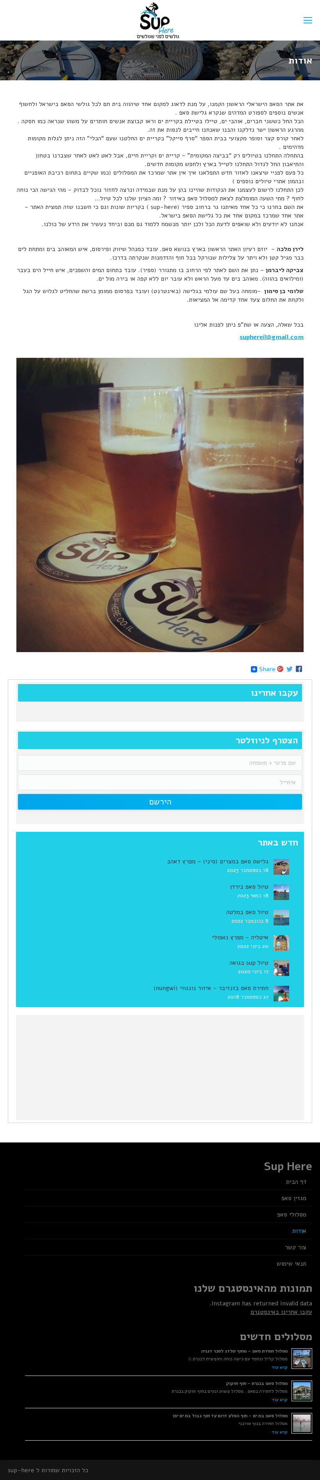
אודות (299, 1231)
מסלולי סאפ (291, 1214)
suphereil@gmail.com (272, 337)
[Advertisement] (243, 1065)
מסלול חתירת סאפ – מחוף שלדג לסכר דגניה (244, 1351)
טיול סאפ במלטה (247, 912)
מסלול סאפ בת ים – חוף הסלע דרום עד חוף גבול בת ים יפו (230, 1416)
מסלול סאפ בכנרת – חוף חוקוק (257, 1383)
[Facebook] (299, 669)
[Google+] (280, 669)
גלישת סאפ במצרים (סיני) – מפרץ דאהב (217, 861)
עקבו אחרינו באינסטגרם (281, 1312)
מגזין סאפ (293, 1198)
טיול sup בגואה (248, 962)
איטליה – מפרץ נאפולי (240, 937)
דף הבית (296, 1182)
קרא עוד (280, 1367)
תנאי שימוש (291, 1263)
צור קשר (295, 1247)
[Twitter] (289, 669)
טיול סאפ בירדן (249, 886)
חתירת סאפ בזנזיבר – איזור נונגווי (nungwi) (210, 988)
